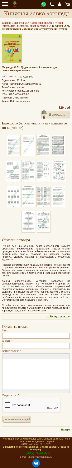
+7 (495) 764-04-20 (36, 453)
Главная (6, 22)
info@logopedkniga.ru (40, 456)
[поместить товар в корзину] (55, 114)
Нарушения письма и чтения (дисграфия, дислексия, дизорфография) (32, 24)
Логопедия (20, 22)
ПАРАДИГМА (25, 76)
